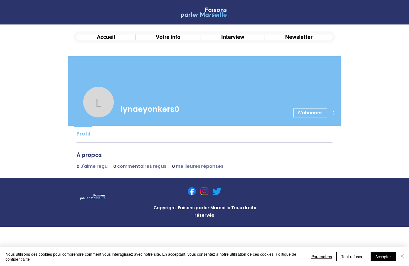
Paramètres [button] (321, 256)
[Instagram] (204, 191)
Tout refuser (352, 256)
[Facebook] (191, 191)
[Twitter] (216, 191)
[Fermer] (402, 257)
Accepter (383, 256)
